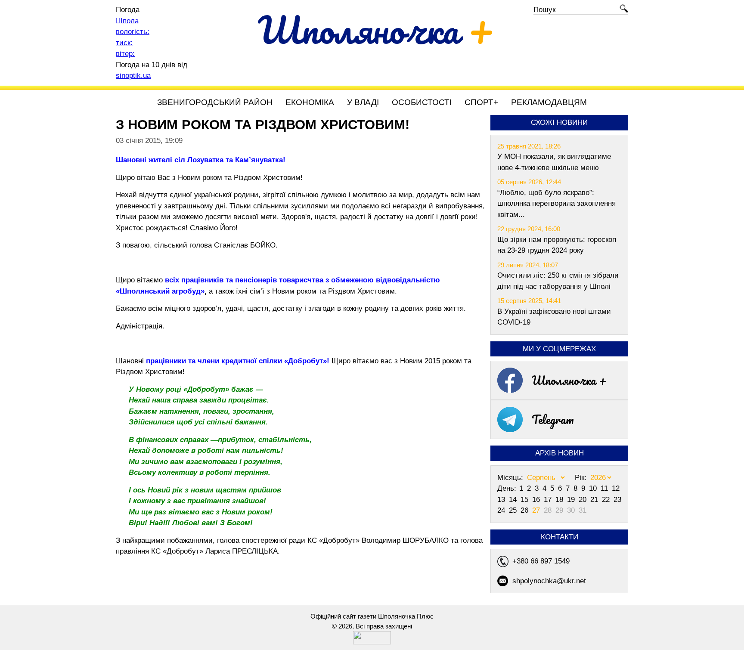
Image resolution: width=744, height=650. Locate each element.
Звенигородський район (215, 102)
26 (525, 510)
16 (537, 499)
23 (617, 499)
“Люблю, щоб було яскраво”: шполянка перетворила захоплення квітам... (556, 204)
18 (560, 499)
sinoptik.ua (133, 75)
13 (502, 499)
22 (607, 499)
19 (572, 499)
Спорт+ (481, 102)
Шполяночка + (569, 380)
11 (605, 488)
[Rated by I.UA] (372, 642)
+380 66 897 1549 (541, 561)
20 (584, 499)
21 (595, 499)
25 (514, 510)
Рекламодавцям (549, 102)
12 (616, 488)
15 (525, 499)
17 (549, 499)
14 (514, 499)
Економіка (309, 102)
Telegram (553, 419)
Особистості (422, 102)
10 (594, 488)
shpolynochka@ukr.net (549, 581)
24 (502, 510)
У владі (363, 102)
